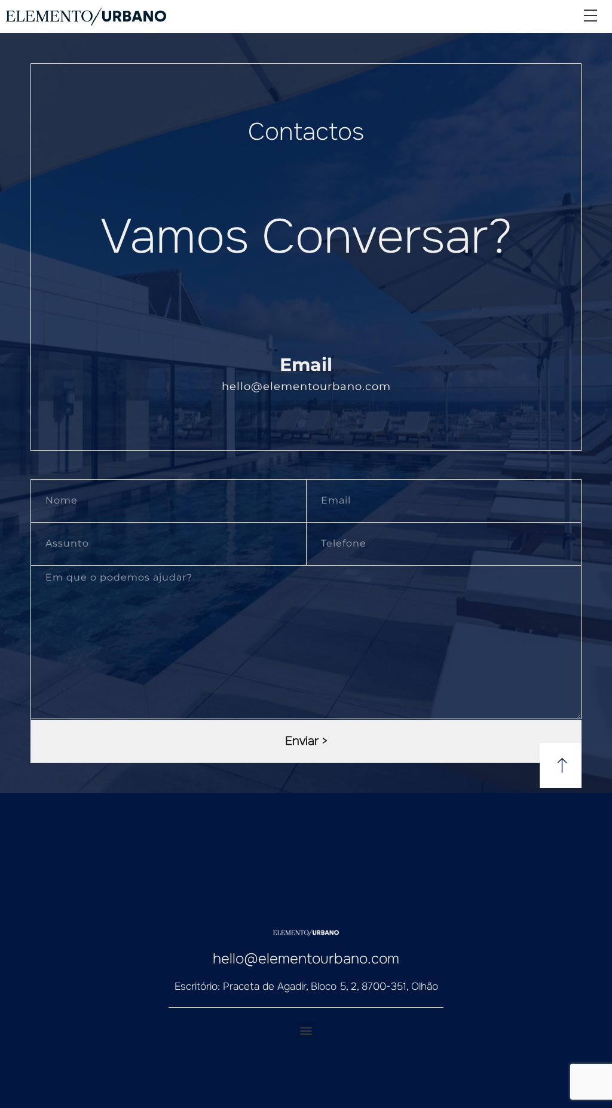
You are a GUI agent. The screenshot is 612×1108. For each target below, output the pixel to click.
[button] (590, 16)
